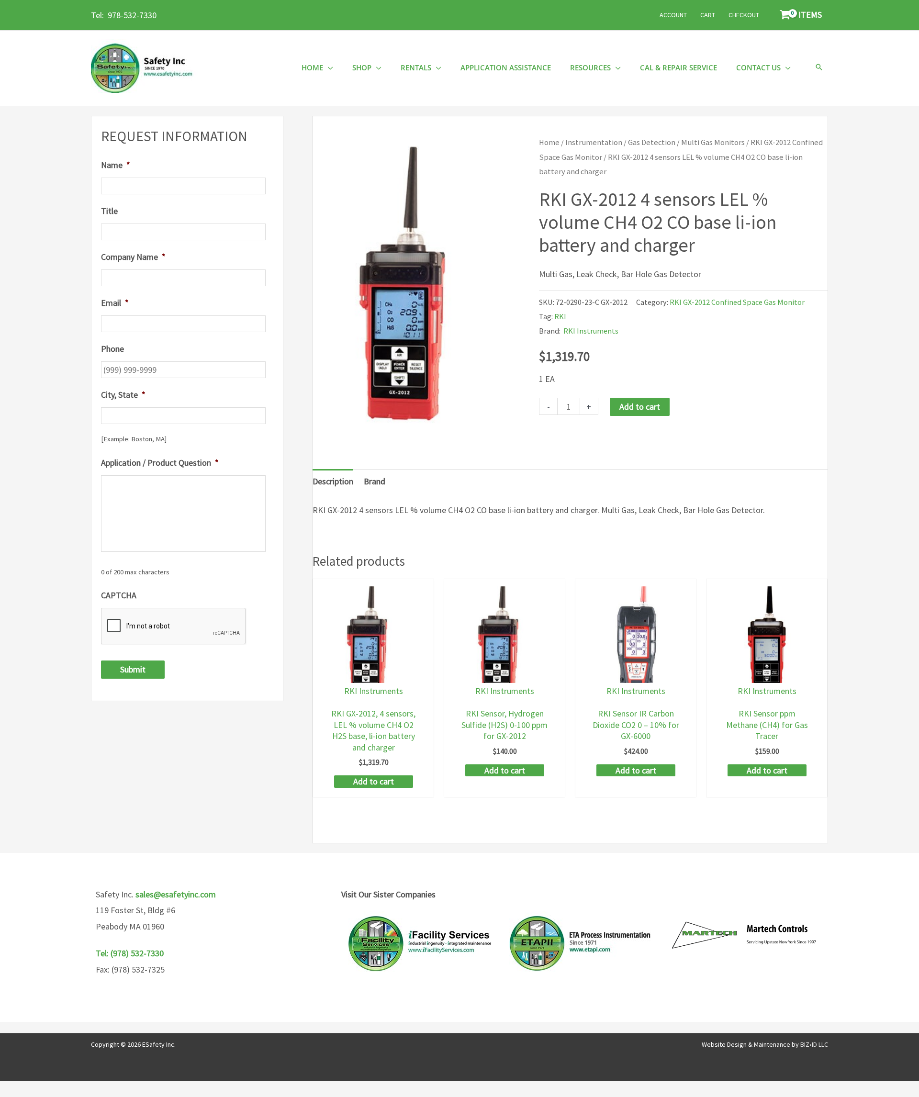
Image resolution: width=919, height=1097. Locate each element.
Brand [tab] (374, 481)
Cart (707, 15)
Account (673, 15)
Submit (133, 669)
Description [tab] (333, 481)
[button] (819, 67)
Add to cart (639, 406)
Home (549, 142)
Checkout (743, 15)
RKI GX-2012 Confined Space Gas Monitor (737, 302)
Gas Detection (651, 142)
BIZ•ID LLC (814, 1044)
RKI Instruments (590, 331)
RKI (560, 316)
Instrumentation (593, 142)
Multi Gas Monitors (713, 142)
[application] (328, 67)
